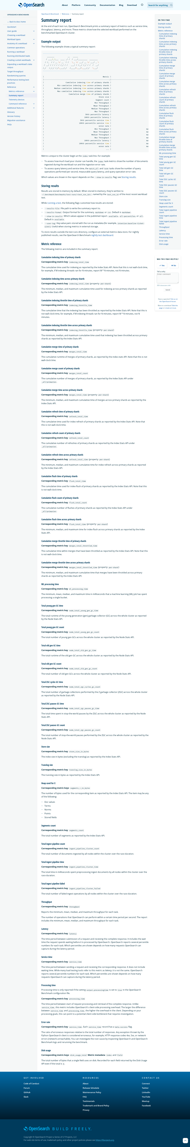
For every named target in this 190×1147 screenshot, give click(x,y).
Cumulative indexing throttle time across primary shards (168, 59)
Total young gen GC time (167, 157)
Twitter (145, 1088)
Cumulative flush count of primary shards (166, 123)
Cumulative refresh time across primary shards (167, 107)
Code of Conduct (31, 1083)
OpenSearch (32, 5)
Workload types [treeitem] (14, 39)
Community (90, 5)
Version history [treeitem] (13, 116)
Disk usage (163, 244)
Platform (76, 5)
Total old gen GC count (166, 174)
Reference (65, 14)
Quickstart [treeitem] (11, 27)
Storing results (128, 177)
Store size (163, 196)
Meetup (145, 1101)
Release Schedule (91, 1088)
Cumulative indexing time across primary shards (168, 44)
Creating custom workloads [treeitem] (19, 60)
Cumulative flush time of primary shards (166, 115)
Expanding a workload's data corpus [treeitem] (19, 66)
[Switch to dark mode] (142, 4)
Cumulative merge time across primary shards (167, 83)
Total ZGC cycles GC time (167, 180)
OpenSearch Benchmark (18, 14)
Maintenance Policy (92, 1092)
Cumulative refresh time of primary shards (167, 91)
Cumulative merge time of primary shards (167, 68)
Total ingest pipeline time (168, 217)
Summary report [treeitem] (16, 95)
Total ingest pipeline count (168, 211)
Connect (146, 1083)
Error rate (163, 241)
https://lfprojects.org (105, 1140)
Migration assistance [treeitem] (16, 120)
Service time (164, 234)
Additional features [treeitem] (15, 108)
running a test (54, 202)
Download (132, 5)
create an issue (170, 308)
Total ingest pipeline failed (168, 222)
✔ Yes (162, 265)
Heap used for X (166, 203)
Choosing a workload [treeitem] (16, 35)
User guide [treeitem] (12, 31)
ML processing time (167, 153)
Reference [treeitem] (11, 87)
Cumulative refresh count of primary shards (167, 99)
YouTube (146, 1096)
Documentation (107, 5)
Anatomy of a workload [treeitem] (17, 43)
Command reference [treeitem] (18, 103)
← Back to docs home (16, 21)
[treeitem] (34, 31)
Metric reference (165, 30)
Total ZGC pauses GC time (168, 186)
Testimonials (88, 1101)
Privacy (86, 1110)
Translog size (164, 200)
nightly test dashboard (102, 235)
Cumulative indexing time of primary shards (168, 36)
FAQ (85, 1096)
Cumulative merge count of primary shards (167, 75)
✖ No (173, 265)
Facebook (146, 1105)
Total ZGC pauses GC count (168, 192)
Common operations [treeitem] (16, 47)
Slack (26, 1096)
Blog (121, 5)
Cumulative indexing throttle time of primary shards (168, 52)
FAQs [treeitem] (9, 124)
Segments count (166, 207)
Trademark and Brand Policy (96, 1105)
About (65, 5)
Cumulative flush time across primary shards (167, 131)
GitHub (27, 1092)
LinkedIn (146, 1092)
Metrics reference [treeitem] (16, 91)
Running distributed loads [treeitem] (18, 56)
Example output (165, 23)
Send (168, 290)
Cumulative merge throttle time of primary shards (167, 139)
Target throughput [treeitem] (15, 71)
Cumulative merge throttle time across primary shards (167, 147)
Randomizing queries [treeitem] (16, 75)
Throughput (164, 227)
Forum (27, 1088)
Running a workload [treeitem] (16, 52)
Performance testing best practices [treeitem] (18, 81)
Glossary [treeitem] (11, 112)
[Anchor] (62, 41)
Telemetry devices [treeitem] (16, 99)
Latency (162, 230)
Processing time (166, 237)
